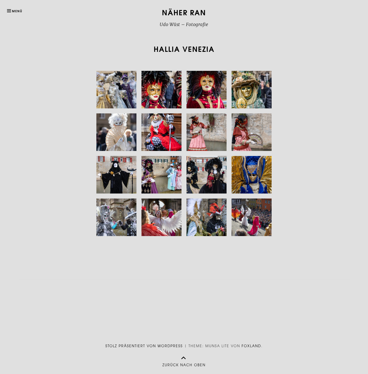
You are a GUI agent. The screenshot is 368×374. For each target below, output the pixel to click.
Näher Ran (184, 12)
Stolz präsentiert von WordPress (144, 345)
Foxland (251, 345)
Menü (17, 11)
